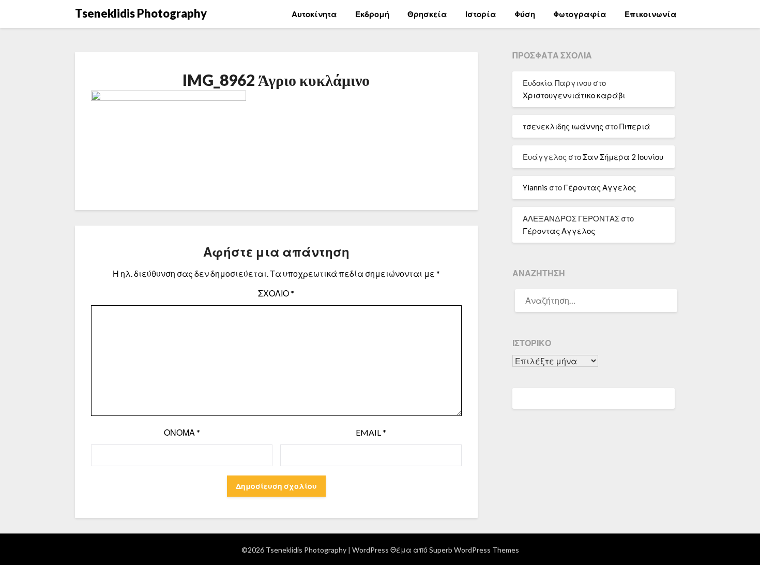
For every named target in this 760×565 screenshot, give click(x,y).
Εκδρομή (372, 14)
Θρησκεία (427, 14)
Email (371, 432)
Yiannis (535, 187)
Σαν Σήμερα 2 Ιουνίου (623, 156)
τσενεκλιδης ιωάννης (563, 126)
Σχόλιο (276, 293)
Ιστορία (480, 14)
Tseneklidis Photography (141, 13)
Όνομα (182, 432)
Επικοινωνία (651, 14)
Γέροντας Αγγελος (600, 187)
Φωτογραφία (579, 14)
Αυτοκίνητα (314, 14)
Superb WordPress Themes (474, 549)
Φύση (524, 14)
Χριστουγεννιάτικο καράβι (574, 95)
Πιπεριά (634, 126)
